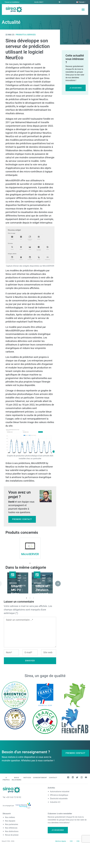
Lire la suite (18, 586)
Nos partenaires (11, 824)
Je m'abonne (75, 88)
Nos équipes (10, 821)
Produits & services (26, 35)
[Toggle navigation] (83, 9)
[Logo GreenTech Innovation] (15, 695)
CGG (78, 841)
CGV (71, 841)
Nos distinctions (11, 831)
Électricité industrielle (59, 798)
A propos (6, 779)
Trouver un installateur (12, 2)
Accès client (38, 2)
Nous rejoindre (16, 779)
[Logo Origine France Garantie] (45, 695)
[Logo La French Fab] (75, 720)
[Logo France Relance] (45, 721)
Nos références (11, 828)
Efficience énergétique (59, 795)
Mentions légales (60, 841)
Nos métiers (10, 817)
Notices (27, 777)
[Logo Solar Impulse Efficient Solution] (15, 718)
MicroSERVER (30, 554)
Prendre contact (22, 519)
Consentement (40, 777)
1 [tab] (30, 563)
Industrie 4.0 (55, 802)
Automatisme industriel (59, 791)
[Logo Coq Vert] (75, 695)
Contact (53, 777)
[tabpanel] (30, 548)
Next (56, 583)
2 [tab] (30, 598)
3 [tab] (33, 598)
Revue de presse (11, 835)
